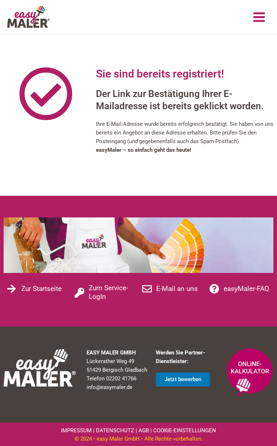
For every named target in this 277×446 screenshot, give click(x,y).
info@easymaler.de (109, 387)
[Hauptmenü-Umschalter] (259, 17)
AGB (143, 430)
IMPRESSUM (76, 430)
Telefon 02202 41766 (111, 378)
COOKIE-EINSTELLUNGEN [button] (184, 430)
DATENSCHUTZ (115, 430)
